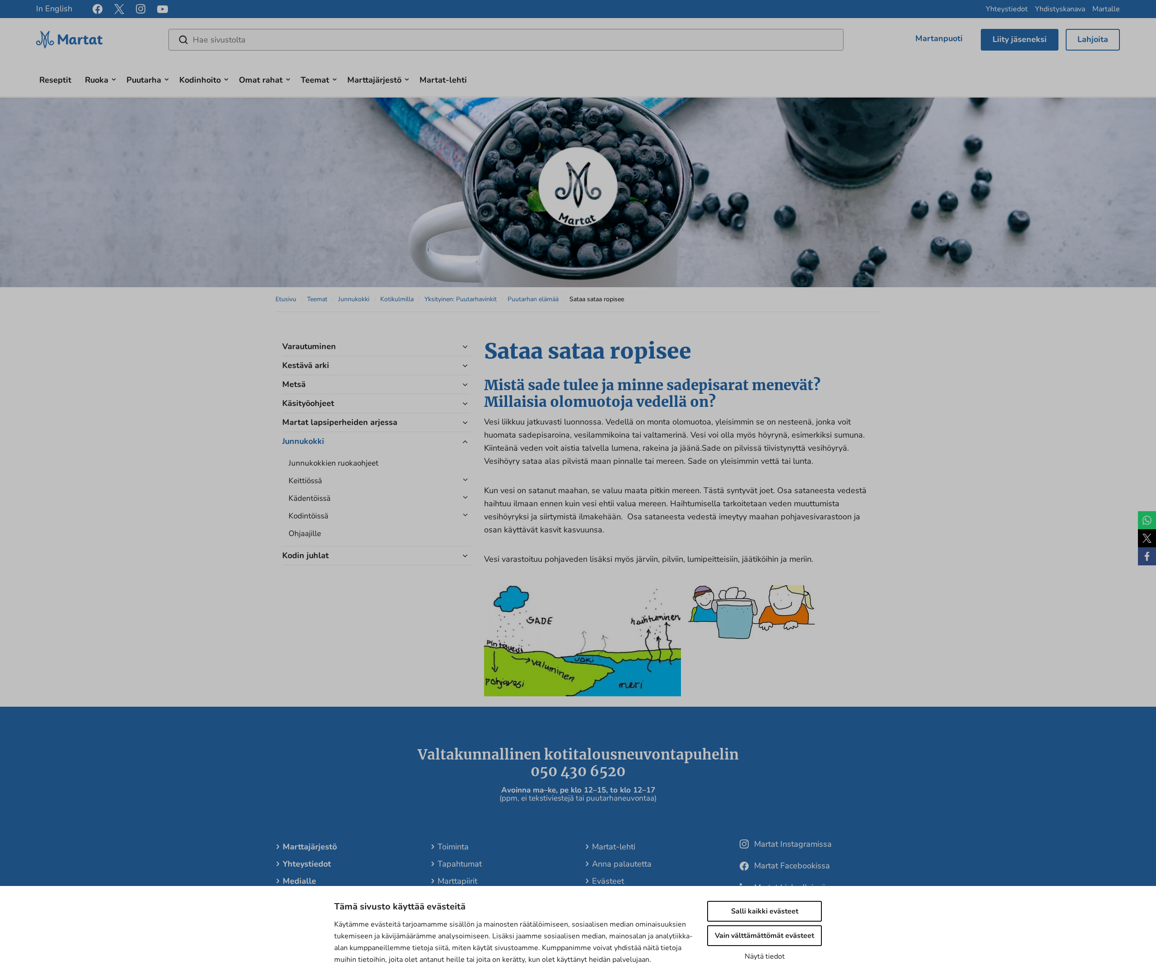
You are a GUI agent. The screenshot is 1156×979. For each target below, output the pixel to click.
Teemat (315, 80)
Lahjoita (1092, 39)
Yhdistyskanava (1060, 9)
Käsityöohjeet (308, 403)
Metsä (294, 384)
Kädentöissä (310, 498)
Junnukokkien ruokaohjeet (333, 463)
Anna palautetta (622, 863)
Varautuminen (309, 346)
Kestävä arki (305, 365)
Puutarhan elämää (533, 299)
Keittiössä (305, 481)
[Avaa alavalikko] (114, 78)
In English (54, 8)
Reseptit (55, 80)
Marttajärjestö (374, 80)
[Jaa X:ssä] (1147, 538)
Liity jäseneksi (1020, 39)
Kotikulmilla (397, 299)
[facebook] (98, 9)
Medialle (299, 881)
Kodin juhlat (305, 555)
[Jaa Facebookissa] (1147, 556)
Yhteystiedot (1007, 9)
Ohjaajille (305, 533)
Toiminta (453, 846)
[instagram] (140, 9)
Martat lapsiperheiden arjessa (339, 422)
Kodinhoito (200, 80)
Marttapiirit (457, 881)
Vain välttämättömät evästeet (764, 936)
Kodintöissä (308, 516)
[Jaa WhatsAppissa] (1147, 520)
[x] (119, 9)
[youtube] (162, 9)
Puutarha (143, 80)
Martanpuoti (939, 38)
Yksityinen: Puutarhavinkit (460, 299)
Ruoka (96, 80)
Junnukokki (353, 299)
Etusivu (285, 299)
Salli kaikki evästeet (764, 911)
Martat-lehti (443, 80)
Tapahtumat (460, 863)
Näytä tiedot (765, 956)
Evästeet (608, 881)
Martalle (1106, 9)
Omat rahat (261, 80)
